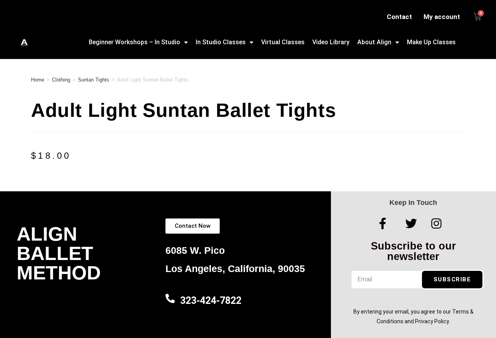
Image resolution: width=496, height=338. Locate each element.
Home (37, 80)
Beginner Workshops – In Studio (134, 42)
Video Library (331, 42)
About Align (374, 42)
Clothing (61, 80)
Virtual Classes (283, 42)
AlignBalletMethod (59, 253)
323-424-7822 (210, 300)
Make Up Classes (431, 42)
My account (442, 17)
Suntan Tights (93, 80)
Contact (399, 17)
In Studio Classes (221, 42)
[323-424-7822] (170, 298)
